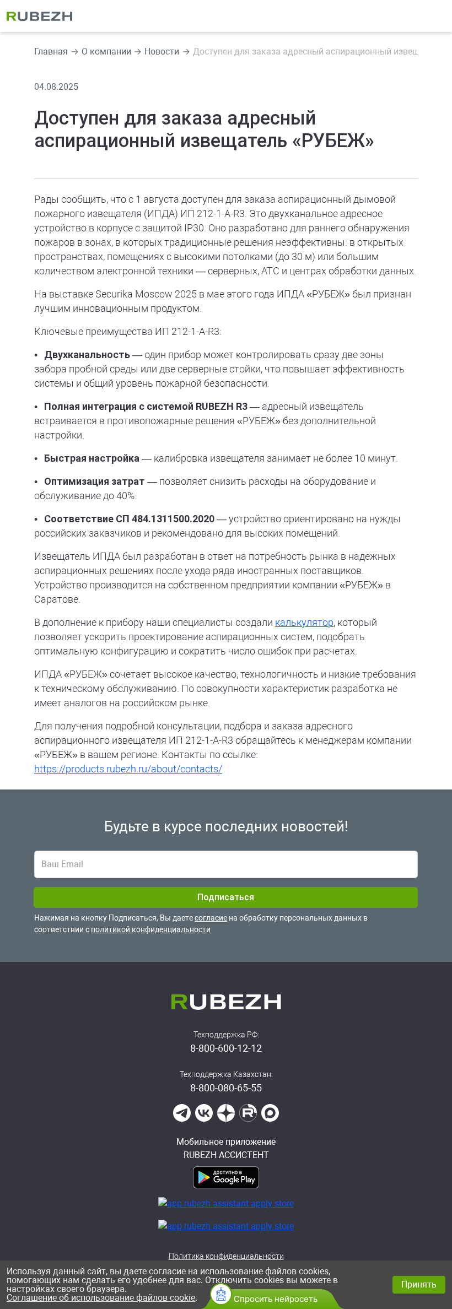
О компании (106, 51)
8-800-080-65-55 (226, 1088)
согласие (211, 917)
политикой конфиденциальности (151, 929)
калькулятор (304, 622)
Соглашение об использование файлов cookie (101, 1297)
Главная (51, 51)
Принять (419, 1284)
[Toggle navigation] (438, 16)
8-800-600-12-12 (226, 1048)
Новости (161, 51)
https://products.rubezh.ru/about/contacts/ (128, 769)
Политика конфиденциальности (226, 1256)
